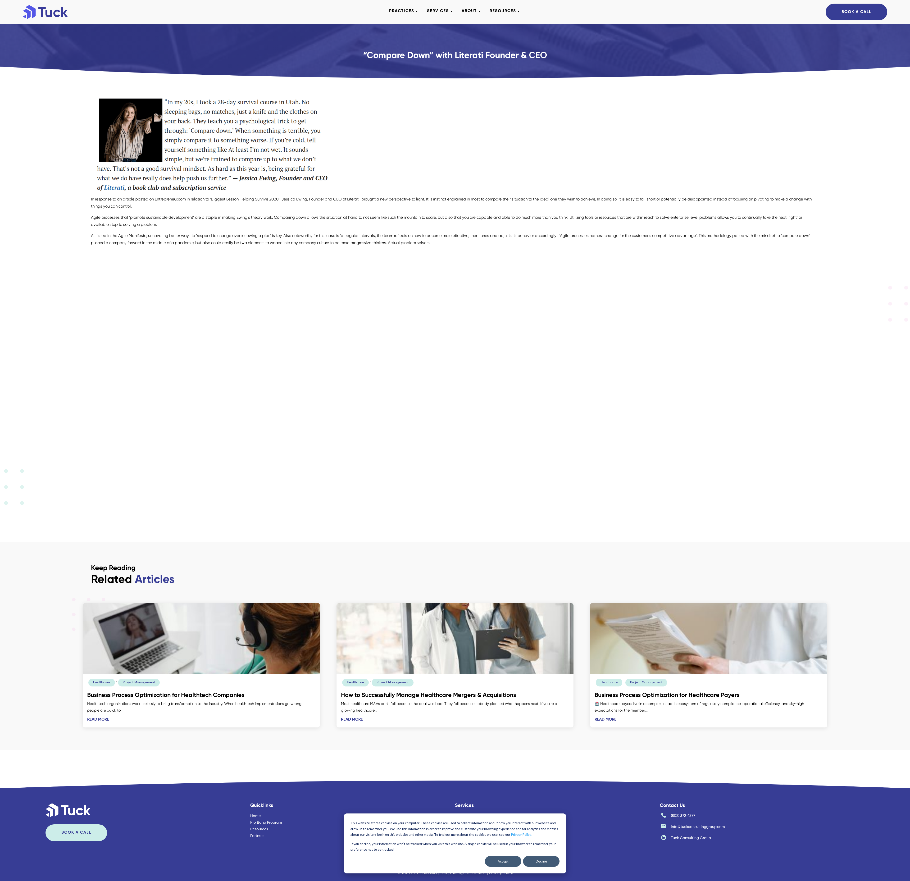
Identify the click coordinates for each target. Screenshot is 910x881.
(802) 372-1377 (683, 816)
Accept (503, 861)
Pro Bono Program (266, 823)
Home (255, 816)
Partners (257, 836)
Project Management (139, 682)
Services (438, 11)
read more (98, 720)
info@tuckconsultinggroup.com (698, 827)
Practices (401, 11)
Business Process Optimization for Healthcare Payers (667, 695)
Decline (541, 861)
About (469, 11)
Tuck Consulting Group (691, 838)
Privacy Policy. (521, 834)
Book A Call (856, 12)
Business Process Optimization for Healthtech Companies (166, 695)
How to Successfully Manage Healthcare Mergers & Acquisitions (428, 695)
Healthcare (101, 682)
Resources (503, 11)
